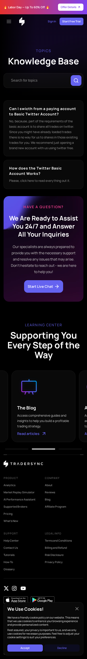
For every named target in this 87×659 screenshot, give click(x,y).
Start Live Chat (40, 286)
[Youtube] (23, 588)
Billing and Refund (56, 548)
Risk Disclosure (54, 555)
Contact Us (11, 548)
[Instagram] (14, 588)
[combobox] (38, 80)
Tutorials (9, 555)
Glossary (9, 569)
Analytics (9, 485)
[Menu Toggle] (9, 21)
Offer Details (68, 7)
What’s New (11, 521)
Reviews (50, 492)
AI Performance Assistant (19, 499)
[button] (77, 608)
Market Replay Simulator (19, 492)
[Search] (76, 80)
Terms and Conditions (58, 540)
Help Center (11, 540)
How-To (8, 562)
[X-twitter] (6, 588)
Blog (47, 499)
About (48, 485)
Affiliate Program (55, 507)
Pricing (8, 514)
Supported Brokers (15, 507)
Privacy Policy (54, 562)
